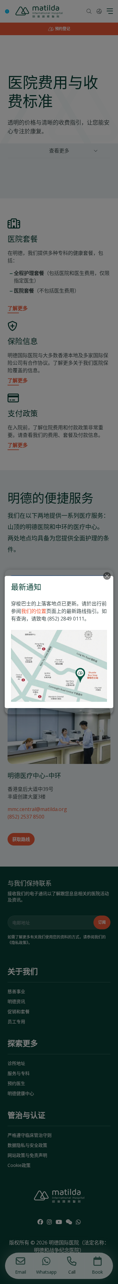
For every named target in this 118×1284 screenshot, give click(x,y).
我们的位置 (33, 611)
